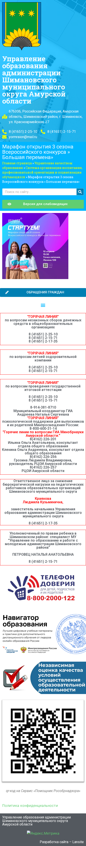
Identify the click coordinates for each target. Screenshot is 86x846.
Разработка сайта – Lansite (62, 842)
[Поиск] (80, 192)
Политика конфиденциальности (30, 805)
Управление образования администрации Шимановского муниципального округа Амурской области (33, 80)
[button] (43, 305)
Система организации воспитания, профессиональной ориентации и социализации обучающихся (42, 172)
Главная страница (17, 163)
